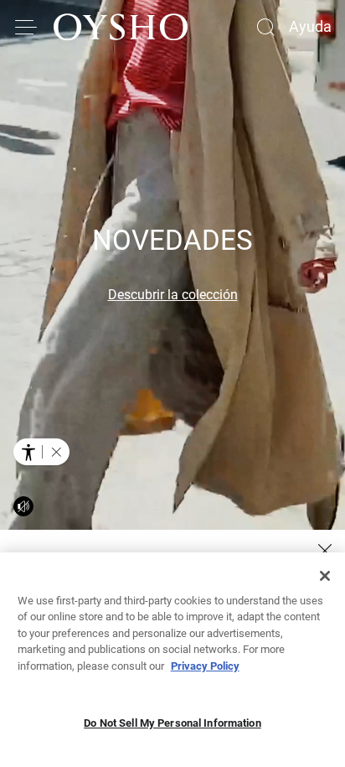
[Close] (324, 575)
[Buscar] (265, 27)
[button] (56, 452)
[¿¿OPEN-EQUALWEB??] (41, 451)
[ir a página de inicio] (121, 27)
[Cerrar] (325, 551)
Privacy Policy (205, 666)
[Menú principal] (26, 26)
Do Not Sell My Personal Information (172, 723)
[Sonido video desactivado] (23, 506)
